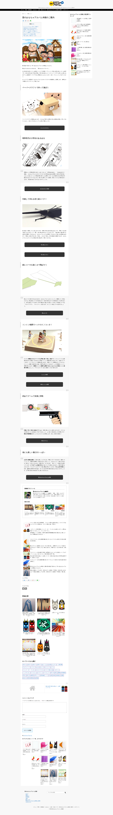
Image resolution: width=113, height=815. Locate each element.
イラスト (33, 667)
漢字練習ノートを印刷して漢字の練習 (39, 532)
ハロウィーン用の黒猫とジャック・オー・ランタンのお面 (43, 529)
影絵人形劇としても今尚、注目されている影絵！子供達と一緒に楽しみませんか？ (53, 780)
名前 (23, 714)
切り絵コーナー (44, 254)
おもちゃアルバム (28, 735)
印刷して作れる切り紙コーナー (30, 29)
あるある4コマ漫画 (44, 188)
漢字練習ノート (44, 675)
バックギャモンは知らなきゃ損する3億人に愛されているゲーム (29, 513)
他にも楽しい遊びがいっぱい (30, 35)
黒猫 (37, 678)
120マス (29, 664)
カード (42, 667)
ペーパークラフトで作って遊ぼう (31, 26)
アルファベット (26, 667)
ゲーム (43, 510)
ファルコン (33, 672)
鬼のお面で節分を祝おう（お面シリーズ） (40, 556)
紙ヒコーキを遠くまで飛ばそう (30, 31)
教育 (32, 675)
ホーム (22, 9)
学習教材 (63, 672)
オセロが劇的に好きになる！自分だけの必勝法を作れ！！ (49, 513)
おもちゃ (35, 9)
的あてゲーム (44, 440)
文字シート (36, 675)
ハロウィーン (65, 9)
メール (24, 719)
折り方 (28, 675)
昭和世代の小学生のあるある (30, 28)
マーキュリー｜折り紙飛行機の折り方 (39, 559)
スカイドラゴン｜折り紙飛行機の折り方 (39, 539)
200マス (39, 664)
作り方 (52, 672)
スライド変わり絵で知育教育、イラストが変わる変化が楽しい (45, 522)
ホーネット (40, 672)
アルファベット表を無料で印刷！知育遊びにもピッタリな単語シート (46, 552)
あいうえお (45, 664)
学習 (26, 9)
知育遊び (30, 9)
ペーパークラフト (44, 127)
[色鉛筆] (60, 507)
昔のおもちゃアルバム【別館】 (58, 808)
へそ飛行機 (59, 664)
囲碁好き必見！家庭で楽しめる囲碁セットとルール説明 (39, 513)
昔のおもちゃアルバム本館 (44, 477)
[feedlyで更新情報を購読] (23, 589)
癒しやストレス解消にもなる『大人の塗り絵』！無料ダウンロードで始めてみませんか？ (60, 514)
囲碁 (59, 672)
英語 (29, 678)
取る (56, 672)
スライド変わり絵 (49, 670)
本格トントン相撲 (44, 384)
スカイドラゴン (40, 670)
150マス (34, 664)
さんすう (54, 664)
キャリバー (47, 667)
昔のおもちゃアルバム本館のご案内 (54, 9)
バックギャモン (26, 672)
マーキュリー (47, 672)
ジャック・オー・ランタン (29, 670)
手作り (24, 675)
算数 (62, 675)
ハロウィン (56, 670)
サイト (23, 724)
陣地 (32, 678)
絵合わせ (25, 678)
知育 (54, 675)
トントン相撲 (44, 374)
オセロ (37, 667)
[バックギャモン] (29, 507)
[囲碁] (39, 507)
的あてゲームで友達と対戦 (29, 34)
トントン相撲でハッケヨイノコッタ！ (31, 32)
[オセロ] (49, 507)
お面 (39, 9)
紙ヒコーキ (43, 9)
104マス (25, 664)
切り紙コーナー (44, 244)
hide (33, 23)
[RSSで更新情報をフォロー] (26, 589)
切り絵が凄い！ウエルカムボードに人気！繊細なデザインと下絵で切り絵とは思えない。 (44, 780)
